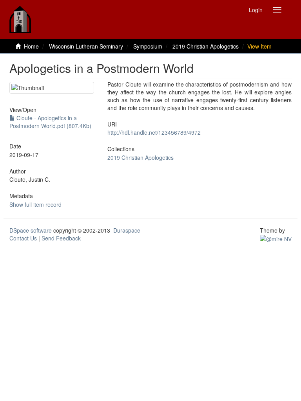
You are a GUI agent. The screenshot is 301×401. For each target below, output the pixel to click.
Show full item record (35, 204)
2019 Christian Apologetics (205, 46)
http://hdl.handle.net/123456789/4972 (154, 132)
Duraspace (126, 230)
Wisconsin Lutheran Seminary (86, 46)
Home (31, 46)
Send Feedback (61, 238)
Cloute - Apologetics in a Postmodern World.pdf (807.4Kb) (50, 122)
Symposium (147, 46)
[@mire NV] (276, 238)
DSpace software (30, 230)
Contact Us (23, 238)
